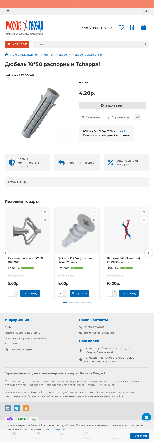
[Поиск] (145, 44)
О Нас (9, 327)
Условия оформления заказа (25, 338)
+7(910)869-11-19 (94, 27)
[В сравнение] (45, 220)
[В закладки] (45, 212)
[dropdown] (8, 11)
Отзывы (17, 182)
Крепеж (48, 54)
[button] (5, 253)
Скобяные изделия (25, 54)
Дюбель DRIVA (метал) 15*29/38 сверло (123, 260)
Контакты (11, 343)
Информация (17, 320)
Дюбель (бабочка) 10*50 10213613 (25, 260)
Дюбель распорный (88, 54)
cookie (40, 392)
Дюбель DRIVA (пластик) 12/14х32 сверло (76, 260)
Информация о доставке (22, 332)
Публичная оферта (18, 349)
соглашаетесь (68, 396)
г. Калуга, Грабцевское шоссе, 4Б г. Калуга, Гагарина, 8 (106, 350)
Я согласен (140, 435)
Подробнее (60, 429)
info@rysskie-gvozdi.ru (98, 332)
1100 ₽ (122, 130)
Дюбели (64, 54)
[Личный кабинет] (146, 11)
